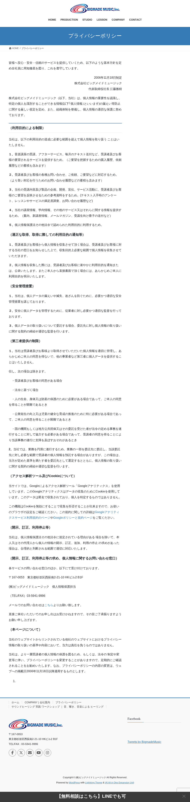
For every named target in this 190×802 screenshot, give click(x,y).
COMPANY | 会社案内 (37, 702)
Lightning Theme (93, 782)
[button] (184, 796)
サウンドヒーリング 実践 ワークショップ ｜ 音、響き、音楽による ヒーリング (58, 706)
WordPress (74, 782)
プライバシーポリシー (68, 702)
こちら (48, 605)
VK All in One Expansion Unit (119, 782)
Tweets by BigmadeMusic (144, 741)
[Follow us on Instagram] (47, 752)
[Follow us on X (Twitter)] (21, 752)
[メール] (30, 752)
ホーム (15, 702)
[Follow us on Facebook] (12, 752)
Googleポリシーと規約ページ (73, 517)
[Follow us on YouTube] (38, 752)
